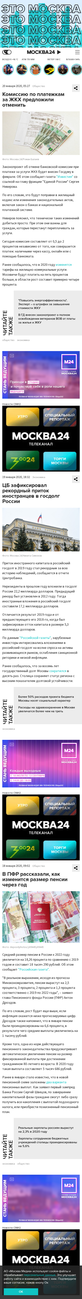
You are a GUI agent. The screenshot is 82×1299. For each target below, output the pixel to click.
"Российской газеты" (35, 638)
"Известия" (64, 176)
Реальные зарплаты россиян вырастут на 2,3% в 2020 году (46, 1130)
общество (8, 340)
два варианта (56, 1082)
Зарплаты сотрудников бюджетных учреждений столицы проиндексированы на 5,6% (47, 1142)
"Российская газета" (33, 969)
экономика (23, 340)
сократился (57, 671)
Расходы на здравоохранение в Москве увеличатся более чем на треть (46, 709)
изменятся (64, 264)
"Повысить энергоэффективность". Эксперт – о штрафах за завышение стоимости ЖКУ (44, 304)
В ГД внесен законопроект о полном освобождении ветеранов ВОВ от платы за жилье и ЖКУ (46, 318)
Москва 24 (41, 52)
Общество (38, 86)
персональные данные (39, 1275)
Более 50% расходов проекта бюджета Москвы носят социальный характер (46, 699)
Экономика (38, 477)
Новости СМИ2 (11, 404)
